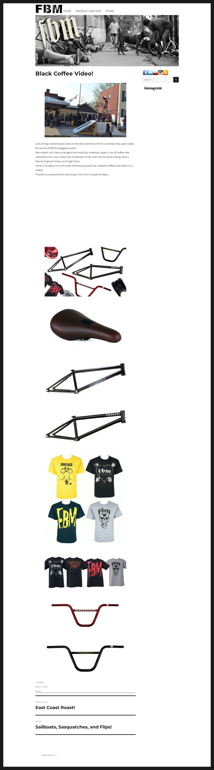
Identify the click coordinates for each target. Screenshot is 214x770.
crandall (39, 682)
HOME (67, 11)
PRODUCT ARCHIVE (88, 11)
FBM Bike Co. (48, 755)
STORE (109, 11)
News (38, 691)
